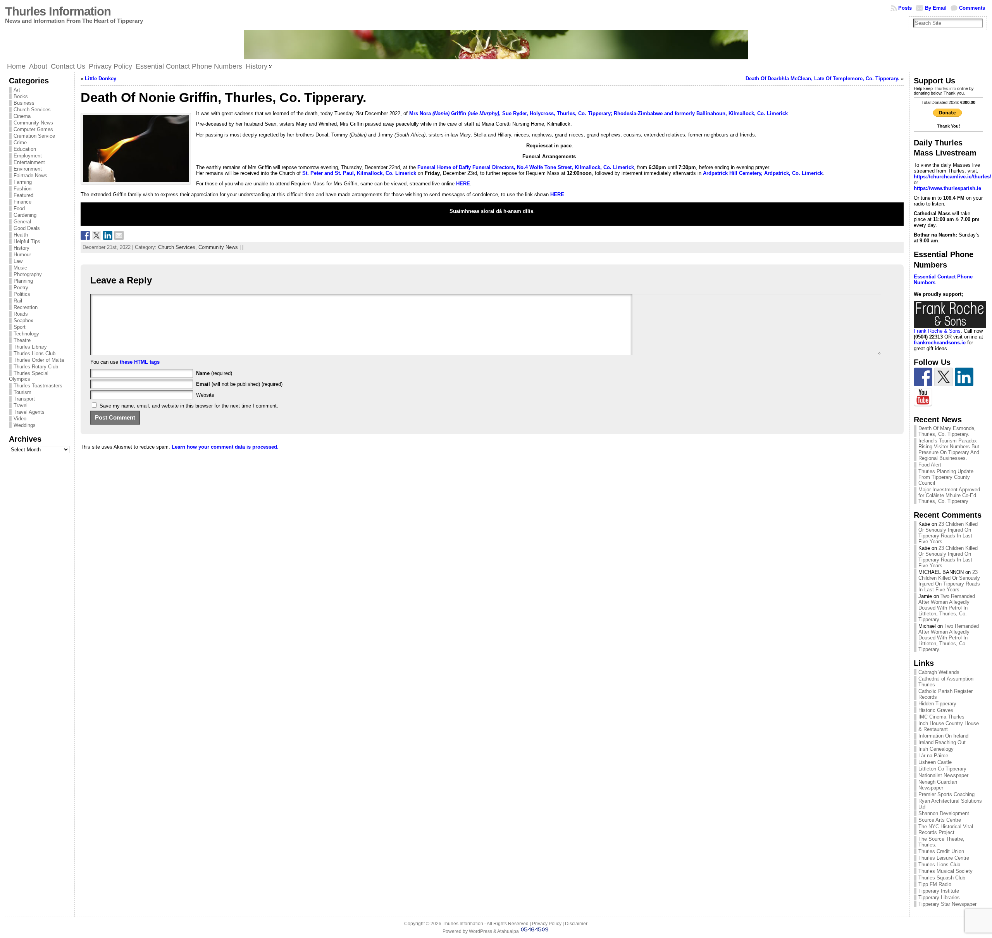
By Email (936, 8)
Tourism (22, 392)
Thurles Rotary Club (36, 367)
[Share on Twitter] (96, 235)
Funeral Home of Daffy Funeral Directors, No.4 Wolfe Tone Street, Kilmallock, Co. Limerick (525, 167)
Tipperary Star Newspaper (947, 904)
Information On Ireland (943, 736)
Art (17, 90)
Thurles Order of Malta (39, 360)
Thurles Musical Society (945, 871)
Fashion (22, 189)
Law (18, 261)
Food (19, 208)
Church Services (32, 109)
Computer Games (33, 129)
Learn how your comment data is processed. (225, 447)
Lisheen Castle (935, 762)
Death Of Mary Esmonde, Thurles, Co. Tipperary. (947, 431)
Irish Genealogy (936, 749)
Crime (20, 142)
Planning (23, 281)
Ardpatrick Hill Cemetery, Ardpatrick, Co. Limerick (763, 173)
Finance (22, 202)
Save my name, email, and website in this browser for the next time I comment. (189, 406)
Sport (20, 327)
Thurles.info (945, 88)
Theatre (22, 340)
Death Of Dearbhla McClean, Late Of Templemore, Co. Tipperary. (822, 78)
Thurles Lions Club (34, 353)
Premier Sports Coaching (946, 794)
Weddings (25, 425)
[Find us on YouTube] (923, 397)
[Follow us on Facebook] (923, 377)
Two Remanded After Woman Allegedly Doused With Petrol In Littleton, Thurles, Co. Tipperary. (946, 607)
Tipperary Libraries (939, 897)
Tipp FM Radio (934, 884)
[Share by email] (119, 235)
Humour (22, 254)
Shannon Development (943, 813)
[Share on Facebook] (85, 235)
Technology (26, 334)
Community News (33, 123)
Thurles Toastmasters (38, 386)
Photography (28, 274)
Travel (21, 405)
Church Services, (178, 247)
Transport (24, 399)
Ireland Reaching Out (942, 742)
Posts (905, 8)
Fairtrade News (30, 175)
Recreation (26, 307)
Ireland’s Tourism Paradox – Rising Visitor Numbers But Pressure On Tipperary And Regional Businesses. (949, 449)
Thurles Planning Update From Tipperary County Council (945, 477)
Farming (23, 182)
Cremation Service (34, 136)
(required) (214, 373)
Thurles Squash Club (941, 878)
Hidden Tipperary (937, 704)
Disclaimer (576, 923)
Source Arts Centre (939, 820)
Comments (972, 8)
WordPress (480, 931)
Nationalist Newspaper (943, 775)
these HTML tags (140, 362)
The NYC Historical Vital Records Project (945, 829)
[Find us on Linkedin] (964, 377)
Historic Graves (935, 710)
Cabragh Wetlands (938, 672)
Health (21, 235)
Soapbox (23, 320)
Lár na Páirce (933, 755)
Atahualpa (508, 931)
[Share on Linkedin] (107, 235)
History (21, 248)
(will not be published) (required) (239, 384)
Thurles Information (58, 11)
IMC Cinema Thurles (941, 717)
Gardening (25, 215)
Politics (22, 294)
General (22, 222)
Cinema (22, 116)
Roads (21, 314)
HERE (463, 184)
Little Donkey (100, 78)
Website (205, 395)
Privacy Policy (546, 923)
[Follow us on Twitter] (943, 377)
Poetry (21, 287)
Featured (23, 195)
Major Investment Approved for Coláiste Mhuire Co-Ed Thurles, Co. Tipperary (949, 495)
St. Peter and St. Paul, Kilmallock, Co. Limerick (359, 173)
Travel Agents (29, 412)
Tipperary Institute (938, 891)
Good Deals (27, 228)
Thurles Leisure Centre (943, 858)
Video (20, 418)
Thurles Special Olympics (28, 376)
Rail (18, 301)
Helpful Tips (27, 241)
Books (21, 96)
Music (20, 268)
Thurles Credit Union (941, 851)
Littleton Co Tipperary (942, 769)
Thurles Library (30, 347)
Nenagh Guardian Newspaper (937, 785)
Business (24, 103)
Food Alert (929, 465)
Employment (28, 156)
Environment (28, 169)
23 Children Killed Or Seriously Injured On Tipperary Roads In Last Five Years (948, 532)
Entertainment (29, 162)
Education (25, 149)
